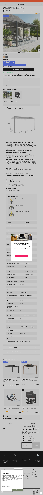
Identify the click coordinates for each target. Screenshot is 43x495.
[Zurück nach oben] (41, 493)
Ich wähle (6, 489)
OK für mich (17, 489)
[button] (2, 491)
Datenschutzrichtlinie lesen (6, 486)
